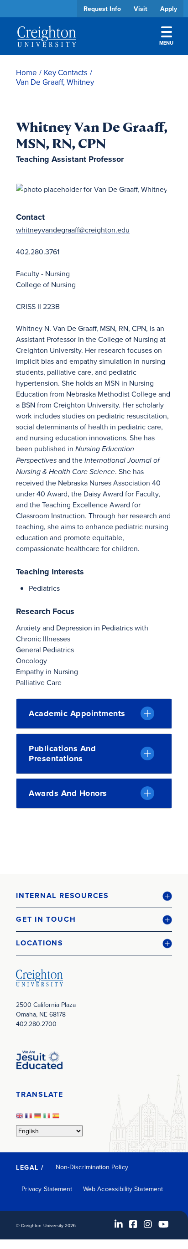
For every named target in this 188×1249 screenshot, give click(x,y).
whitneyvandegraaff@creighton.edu (73, 230)
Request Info (102, 8)
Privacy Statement (46, 1188)
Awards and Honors (68, 793)
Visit (140, 8)
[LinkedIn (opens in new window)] (118, 1224)
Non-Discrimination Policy (92, 1167)
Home (26, 72)
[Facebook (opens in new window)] (133, 1224)
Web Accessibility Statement (123, 1188)
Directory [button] (85, 279)
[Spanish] (57, 1118)
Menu (166, 42)
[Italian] (47, 1118)
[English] (20, 1118)
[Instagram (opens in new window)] (148, 1224)
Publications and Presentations (62, 753)
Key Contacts (66, 72)
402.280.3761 (37, 252)
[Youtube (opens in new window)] (163, 1224)
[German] (38, 1118)
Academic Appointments (77, 713)
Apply (168, 8)
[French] (29, 1118)
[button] (94, 896)
